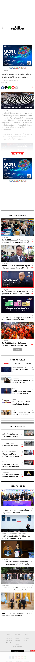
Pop (26, 634)
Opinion (9, 638)
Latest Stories (17, 486)
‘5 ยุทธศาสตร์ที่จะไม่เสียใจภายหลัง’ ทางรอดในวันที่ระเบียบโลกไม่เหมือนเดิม (10, 455)
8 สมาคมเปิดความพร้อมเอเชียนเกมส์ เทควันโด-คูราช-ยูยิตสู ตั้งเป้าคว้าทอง (15, 511)
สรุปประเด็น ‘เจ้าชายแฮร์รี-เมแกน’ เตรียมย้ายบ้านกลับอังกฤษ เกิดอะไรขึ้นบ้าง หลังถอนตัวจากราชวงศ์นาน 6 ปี (10, 465)
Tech (13, 432)
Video (17, 637)
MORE (17, 350)
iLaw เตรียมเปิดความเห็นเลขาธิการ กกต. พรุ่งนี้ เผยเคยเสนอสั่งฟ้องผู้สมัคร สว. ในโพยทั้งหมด (15, 563)
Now (26, 637)
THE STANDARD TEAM (11, 81)
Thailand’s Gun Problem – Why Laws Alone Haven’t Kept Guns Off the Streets (10, 444)
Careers (17, 638)
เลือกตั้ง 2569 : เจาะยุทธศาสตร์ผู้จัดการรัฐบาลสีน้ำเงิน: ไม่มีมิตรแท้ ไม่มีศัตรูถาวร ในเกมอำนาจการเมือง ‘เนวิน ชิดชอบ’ (15, 292)
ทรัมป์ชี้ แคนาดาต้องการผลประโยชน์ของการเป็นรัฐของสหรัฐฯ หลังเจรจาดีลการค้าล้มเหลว (21, 392)
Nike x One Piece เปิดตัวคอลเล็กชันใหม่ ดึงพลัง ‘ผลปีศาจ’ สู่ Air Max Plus (21, 403)
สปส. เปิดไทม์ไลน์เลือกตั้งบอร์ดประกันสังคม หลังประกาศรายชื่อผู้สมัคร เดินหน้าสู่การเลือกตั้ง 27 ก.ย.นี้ (10, 475)
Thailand (16, 378)
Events (26, 638)
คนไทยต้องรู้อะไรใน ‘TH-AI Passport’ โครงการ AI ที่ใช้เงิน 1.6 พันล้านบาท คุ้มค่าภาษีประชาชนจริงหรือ (11, 435)
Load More (17, 620)
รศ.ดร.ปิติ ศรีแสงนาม (19, 367)
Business (4, 534)
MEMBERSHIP (17, 651)
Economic (6, 432)
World (15, 389)
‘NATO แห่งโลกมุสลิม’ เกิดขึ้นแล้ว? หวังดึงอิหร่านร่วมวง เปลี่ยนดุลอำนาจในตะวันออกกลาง (21, 413)
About (17, 640)
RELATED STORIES (17, 215)
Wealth (17, 634)
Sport (14, 399)
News (8, 634)
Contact (26, 640)
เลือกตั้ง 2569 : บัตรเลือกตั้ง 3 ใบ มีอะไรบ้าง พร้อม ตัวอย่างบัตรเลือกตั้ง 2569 (16, 318)
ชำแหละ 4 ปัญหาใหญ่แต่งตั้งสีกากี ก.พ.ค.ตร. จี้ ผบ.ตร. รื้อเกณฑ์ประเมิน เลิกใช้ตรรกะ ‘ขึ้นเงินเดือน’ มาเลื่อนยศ (21, 381)
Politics (4, 71)
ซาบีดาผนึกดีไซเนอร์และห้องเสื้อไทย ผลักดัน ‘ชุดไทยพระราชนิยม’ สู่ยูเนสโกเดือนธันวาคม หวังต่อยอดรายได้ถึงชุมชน (16, 588)
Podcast (9, 637)
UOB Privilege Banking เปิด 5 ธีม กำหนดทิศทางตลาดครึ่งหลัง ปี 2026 (15, 537)
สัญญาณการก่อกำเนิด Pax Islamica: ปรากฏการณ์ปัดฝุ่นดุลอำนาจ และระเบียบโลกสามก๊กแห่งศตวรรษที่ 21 (20, 370)
